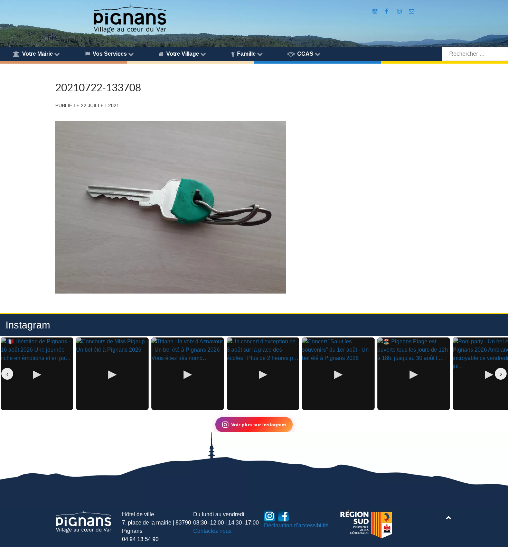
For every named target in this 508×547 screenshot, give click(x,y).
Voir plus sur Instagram (258, 424)
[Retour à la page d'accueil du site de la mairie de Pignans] (130, 17)
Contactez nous (212, 531)
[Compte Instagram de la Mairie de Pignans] (400, 11)
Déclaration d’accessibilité (296, 525)
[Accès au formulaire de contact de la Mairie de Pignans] (412, 11)
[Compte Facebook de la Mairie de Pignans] (387, 11)
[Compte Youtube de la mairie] (375, 11)
